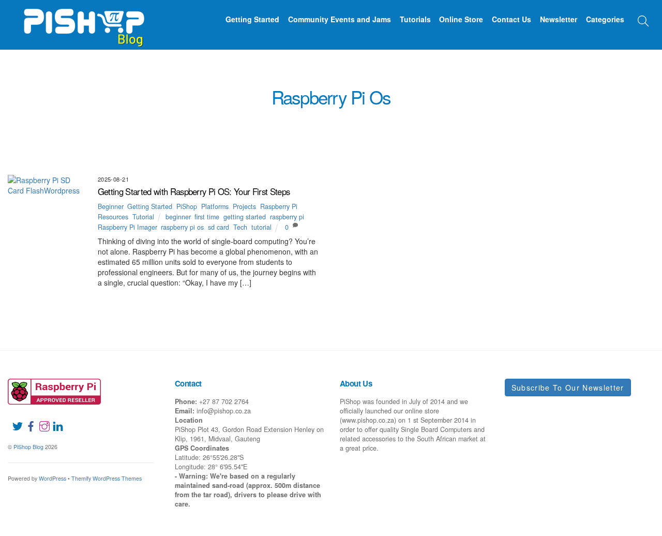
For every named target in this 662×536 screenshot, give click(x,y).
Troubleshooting (339, 154)
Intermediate (55, 142)
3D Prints (184, 130)
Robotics (249, 154)
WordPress (52, 478)
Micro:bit (133, 142)
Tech (240, 227)
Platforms (403, 142)
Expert (416, 130)
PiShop (291, 142)
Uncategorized (449, 154)
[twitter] (13, 420)
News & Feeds (213, 142)
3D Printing (137, 130)
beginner (178, 216)
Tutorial (396, 154)
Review (210, 154)
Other (258, 142)
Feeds (449, 130)
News (170, 142)
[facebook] (27, 420)
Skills (287, 154)
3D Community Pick (75, 130)
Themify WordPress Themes (106, 478)
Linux (98, 142)
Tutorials (415, 19)
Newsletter (558, 19)
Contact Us (511, 19)
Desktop (308, 130)
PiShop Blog (28, 447)
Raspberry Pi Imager (127, 227)
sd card (218, 227)
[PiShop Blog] (83, 23)
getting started (244, 216)
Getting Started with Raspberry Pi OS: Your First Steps (194, 191)
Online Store (461, 19)
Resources (621, 142)
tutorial (261, 227)
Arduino (225, 130)
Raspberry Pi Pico (561, 142)
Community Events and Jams (339, 19)
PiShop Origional (344, 142)
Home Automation (600, 130)
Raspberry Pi (497, 142)
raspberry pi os (182, 227)
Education (351, 130)
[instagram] (40, 420)
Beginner (266, 130)
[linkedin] (53, 420)
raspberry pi (287, 216)
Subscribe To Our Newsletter (567, 387)
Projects (449, 142)
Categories (605, 19)
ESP (386, 130)
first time (206, 216)
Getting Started (252, 19)
